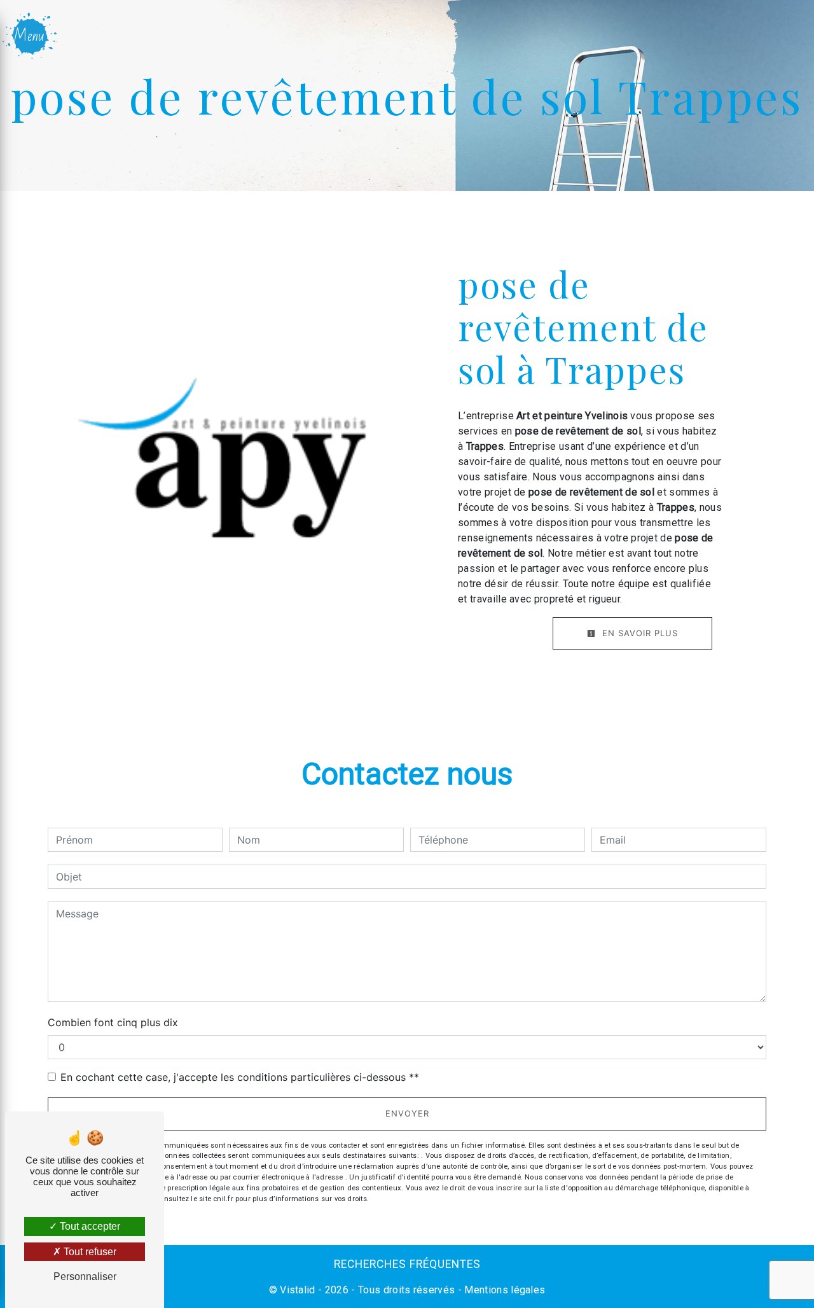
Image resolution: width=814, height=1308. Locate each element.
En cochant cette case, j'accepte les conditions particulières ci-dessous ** (239, 1077)
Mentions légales (503, 1290)
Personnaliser (84, 1276)
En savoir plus (638, 633)
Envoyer (407, 1113)
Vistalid (297, 1290)
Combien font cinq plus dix (113, 1022)
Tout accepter (88, 1226)
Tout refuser (88, 1251)
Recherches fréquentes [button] (407, 1264)
